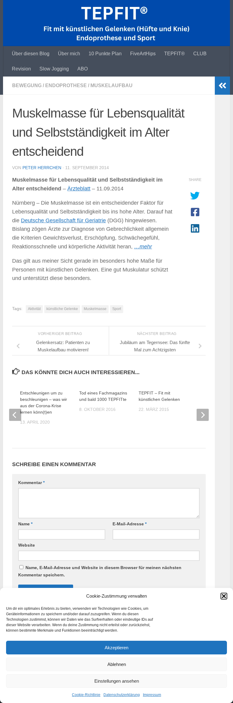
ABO (82, 68)
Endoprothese (66, 85)
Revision (21, 68)
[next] (203, 415)
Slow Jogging (54, 68)
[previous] (15, 415)
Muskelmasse (95, 309)
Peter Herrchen (41, 167)
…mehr (143, 247)
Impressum (152, 695)
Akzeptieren (116, 647)
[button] (224, 596)
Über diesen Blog (30, 53)
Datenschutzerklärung (121, 695)
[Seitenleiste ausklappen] (222, 86)
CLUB (200, 53)
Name (25, 523)
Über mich (69, 53)
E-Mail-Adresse (130, 523)
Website (26, 545)
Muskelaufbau (111, 85)
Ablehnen (116, 664)
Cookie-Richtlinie (86, 695)
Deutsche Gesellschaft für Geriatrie (63, 220)
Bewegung (27, 85)
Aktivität (34, 309)
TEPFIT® (174, 53)
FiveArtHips (143, 53)
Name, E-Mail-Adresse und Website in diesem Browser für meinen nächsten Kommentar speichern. (99, 571)
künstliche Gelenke (62, 309)
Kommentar (31, 482)
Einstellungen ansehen (116, 681)
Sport (116, 309)
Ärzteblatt (78, 189)
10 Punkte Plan (105, 53)
